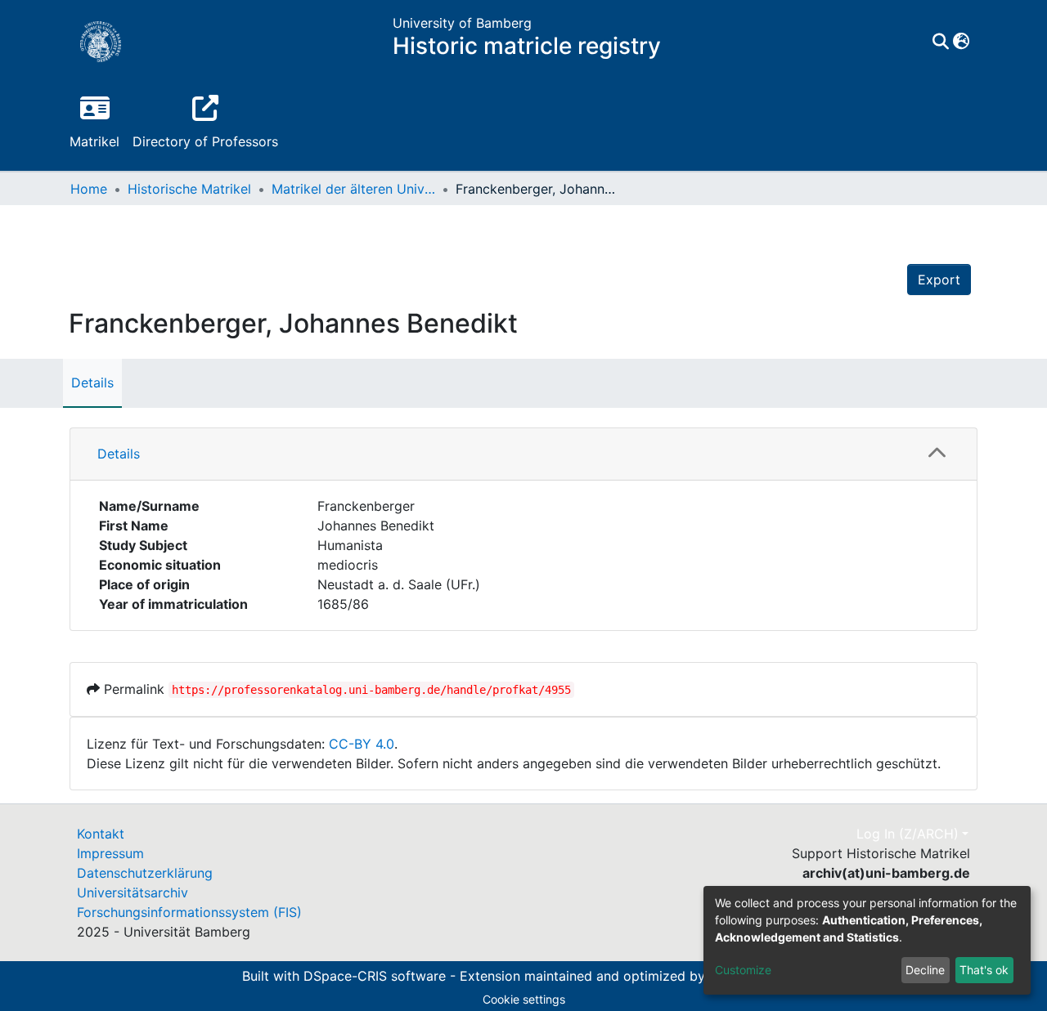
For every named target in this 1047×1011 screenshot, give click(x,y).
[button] (960, 41)
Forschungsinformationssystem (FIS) (189, 912)
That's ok (984, 970)
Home (88, 189)
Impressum (110, 853)
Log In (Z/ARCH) (907, 833)
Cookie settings (524, 999)
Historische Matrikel (189, 189)
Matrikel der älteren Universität (353, 189)
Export (939, 279)
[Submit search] (940, 41)
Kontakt (100, 833)
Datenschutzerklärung (145, 873)
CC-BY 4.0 (361, 744)
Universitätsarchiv (132, 892)
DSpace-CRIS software (374, 976)
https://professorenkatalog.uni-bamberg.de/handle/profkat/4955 (371, 689)
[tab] (523, 454)
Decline (925, 970)
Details (92, 382)
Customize (743, 970)
